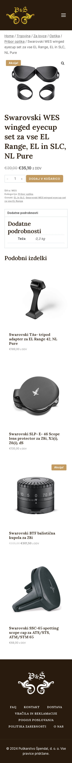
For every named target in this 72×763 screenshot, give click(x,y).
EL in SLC (19, 197)
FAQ (13, 707)
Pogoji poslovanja (36, 720)
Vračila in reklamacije (36, 713)
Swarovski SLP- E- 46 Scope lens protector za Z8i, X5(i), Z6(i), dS (34, 438)
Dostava (54, 707)
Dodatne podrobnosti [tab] (22, 213)
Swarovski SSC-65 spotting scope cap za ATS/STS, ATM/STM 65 (34, 632)
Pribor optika (25, 194)
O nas (59, 726)
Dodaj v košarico (44, 178)
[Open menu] (65, 15)
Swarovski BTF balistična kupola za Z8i (32, 535)
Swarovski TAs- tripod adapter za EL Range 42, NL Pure (33, 339)
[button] (62, 63)
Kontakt (32, 707)
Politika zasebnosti (27, 726)
